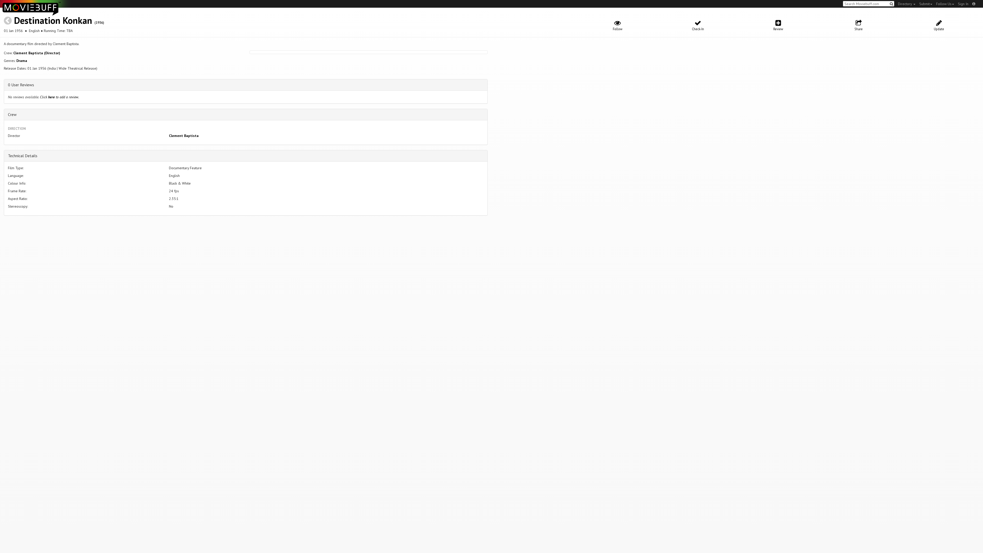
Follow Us (944, 4)
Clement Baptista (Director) (36, 53)
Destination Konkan (53, 20)
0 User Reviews (21, 84)
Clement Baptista (184, 135)
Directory (905, 4)
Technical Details (22, 155)
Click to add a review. (59, 97)
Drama (21, 60)
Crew (12, 114)
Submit (924, 4)
